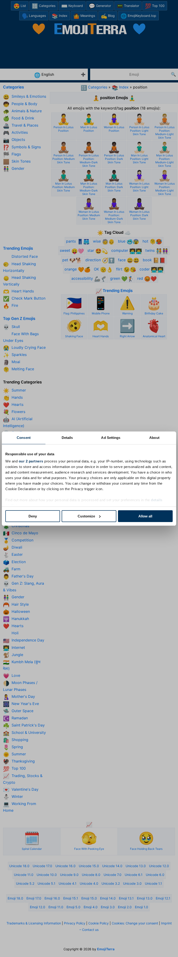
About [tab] (154, 438)
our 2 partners (31, 461)
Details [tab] (67, 438)
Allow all (145, 516)
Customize (86, 516)
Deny (33, 516)
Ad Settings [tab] (110, 438)
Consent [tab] (24, 438)
